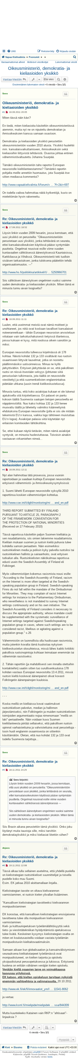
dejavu (6, 848)
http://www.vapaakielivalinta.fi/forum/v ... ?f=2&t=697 (35, 184)
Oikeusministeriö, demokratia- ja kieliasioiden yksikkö (39, 71)
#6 (3, 865)
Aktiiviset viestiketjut (37, 62)
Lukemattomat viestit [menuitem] (66, 62)
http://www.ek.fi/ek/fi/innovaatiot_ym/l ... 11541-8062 (35, 989)
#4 (3, 469)
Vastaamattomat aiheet (13, 62)
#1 (3, 112)
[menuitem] (11, 51)
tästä (49, 1057)
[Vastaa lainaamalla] (65, 94)
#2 (3, 227)
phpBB (36, 1052)
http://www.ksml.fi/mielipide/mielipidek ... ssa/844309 (35, 1005)
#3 (3, 319)
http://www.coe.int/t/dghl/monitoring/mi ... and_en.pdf (35, 502)
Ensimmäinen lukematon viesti (28, 84)
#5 (3, 770)
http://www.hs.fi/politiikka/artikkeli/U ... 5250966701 (34, 272)
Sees (5, 93)
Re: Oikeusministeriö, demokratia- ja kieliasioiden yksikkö (29, 221)
